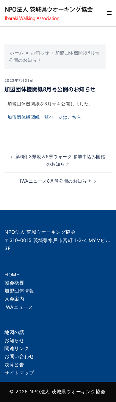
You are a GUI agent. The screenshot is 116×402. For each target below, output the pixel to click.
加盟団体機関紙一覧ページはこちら (44, 117)
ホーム (17, 53)
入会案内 (14, 299)
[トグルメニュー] (109, 13)
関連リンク (16, 348)
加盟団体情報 (19, 291)
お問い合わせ (19, 356)
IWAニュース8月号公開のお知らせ (55, 181)
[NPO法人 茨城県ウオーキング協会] (51, 13)
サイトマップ (19, 373)
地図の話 (14, 332)
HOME (11, 275)
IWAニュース (18, 307)
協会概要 (14, 283)
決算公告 (14, 365)
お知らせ (40, 53)
